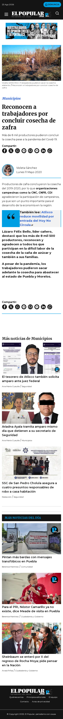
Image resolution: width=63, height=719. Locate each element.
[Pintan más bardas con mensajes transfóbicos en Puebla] (31, 538)
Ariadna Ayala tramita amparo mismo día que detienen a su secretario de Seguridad (30, 431)
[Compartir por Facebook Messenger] (36, 150)
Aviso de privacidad (41, 701)
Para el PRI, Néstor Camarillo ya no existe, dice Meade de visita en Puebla (31, 609)
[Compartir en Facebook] (4, 150)
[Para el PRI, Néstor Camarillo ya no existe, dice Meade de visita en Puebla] (31, 588)
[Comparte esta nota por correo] (30, 150)
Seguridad (27, 386)
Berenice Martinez (10, 566)
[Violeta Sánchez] (8, 169)
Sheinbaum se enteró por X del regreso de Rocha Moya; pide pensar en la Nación (29, 661)
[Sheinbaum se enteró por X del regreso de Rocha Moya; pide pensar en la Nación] (31, 638)
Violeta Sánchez (26, 167)
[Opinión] (31, 30)
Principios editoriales (36, 697)
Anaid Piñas (7, 670)
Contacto (24, 701)
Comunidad (27, 566)
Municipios (11, 98)
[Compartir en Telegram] (23, 150)
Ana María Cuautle (11, 386)
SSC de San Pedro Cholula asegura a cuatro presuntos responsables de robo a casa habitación (29, 487)
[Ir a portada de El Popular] (31, 14)
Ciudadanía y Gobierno (32, 616)
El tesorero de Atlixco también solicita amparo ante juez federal (30, 379)
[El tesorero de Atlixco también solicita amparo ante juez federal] (31, 358)
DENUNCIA (53, 4)
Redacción (6, 497)
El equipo (53, 697)
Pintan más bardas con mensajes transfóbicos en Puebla (27, 559)
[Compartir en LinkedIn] (43, 150)
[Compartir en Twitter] (11, 150)
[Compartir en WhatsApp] (17, 150)
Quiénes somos (16, 697)
